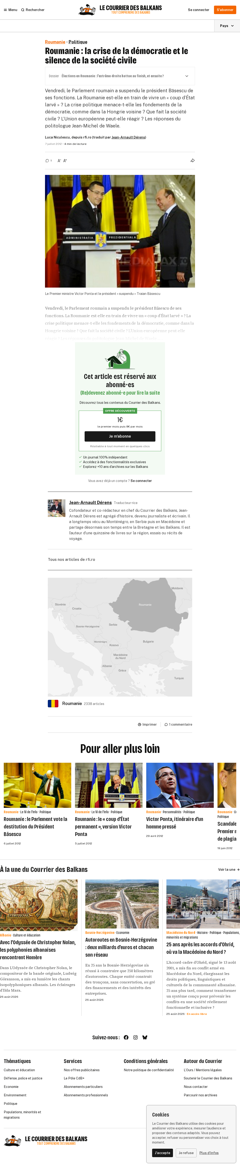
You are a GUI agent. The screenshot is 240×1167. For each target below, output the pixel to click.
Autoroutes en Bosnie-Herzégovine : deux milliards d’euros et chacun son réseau (121, 947)
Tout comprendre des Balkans (130, 12)
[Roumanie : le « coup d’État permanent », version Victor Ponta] (108, 785)
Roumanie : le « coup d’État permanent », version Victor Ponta (103, 826)
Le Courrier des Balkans (131, 8)
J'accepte (162, 1153)
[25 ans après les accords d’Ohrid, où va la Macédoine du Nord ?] (203, 903)
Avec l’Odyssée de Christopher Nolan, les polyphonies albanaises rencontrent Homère (37, 950)
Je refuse (186, 1153)
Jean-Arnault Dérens (128, 137)
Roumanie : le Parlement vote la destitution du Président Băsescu (35, 826)
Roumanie (55, 41)
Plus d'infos (209, 1153)
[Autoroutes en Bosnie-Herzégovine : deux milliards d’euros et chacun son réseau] (122, 903)
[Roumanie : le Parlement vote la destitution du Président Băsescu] (37, 785)
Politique (78, 41)
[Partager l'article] (192, 160)
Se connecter (141, 481)
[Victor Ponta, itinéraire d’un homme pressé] (180, 785)
